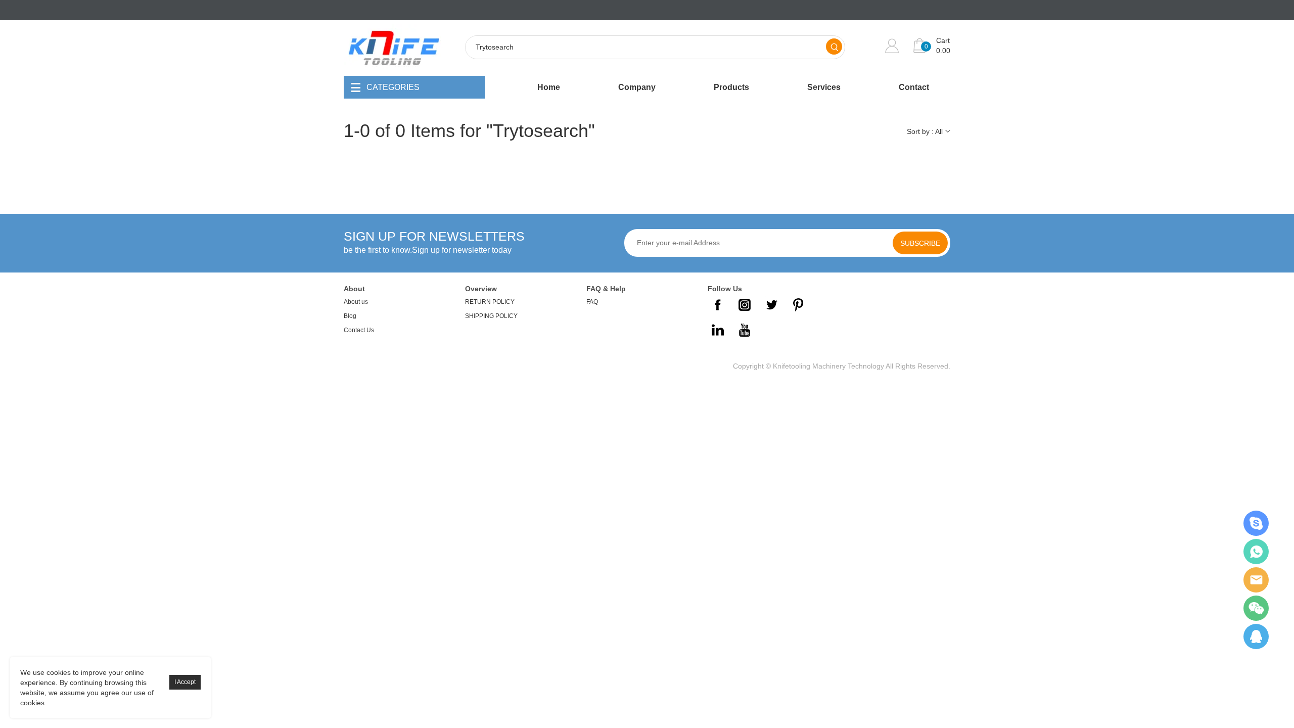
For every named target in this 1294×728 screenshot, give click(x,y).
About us (356, 301)
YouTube (744, 330)
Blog (350, 316)
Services (824, 87)
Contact (914, 87)
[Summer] (1256, 523)
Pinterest (798, 305)
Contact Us (359, 330)
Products (731, 87)
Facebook (718, 305)
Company (637, 87)
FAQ (592, 301)
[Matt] (1256, 636)
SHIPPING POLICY (491, 316)
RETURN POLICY (490, 301)
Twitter (771, 305)
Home (548, 87)
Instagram (744, 305)
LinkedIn (718, 330)
